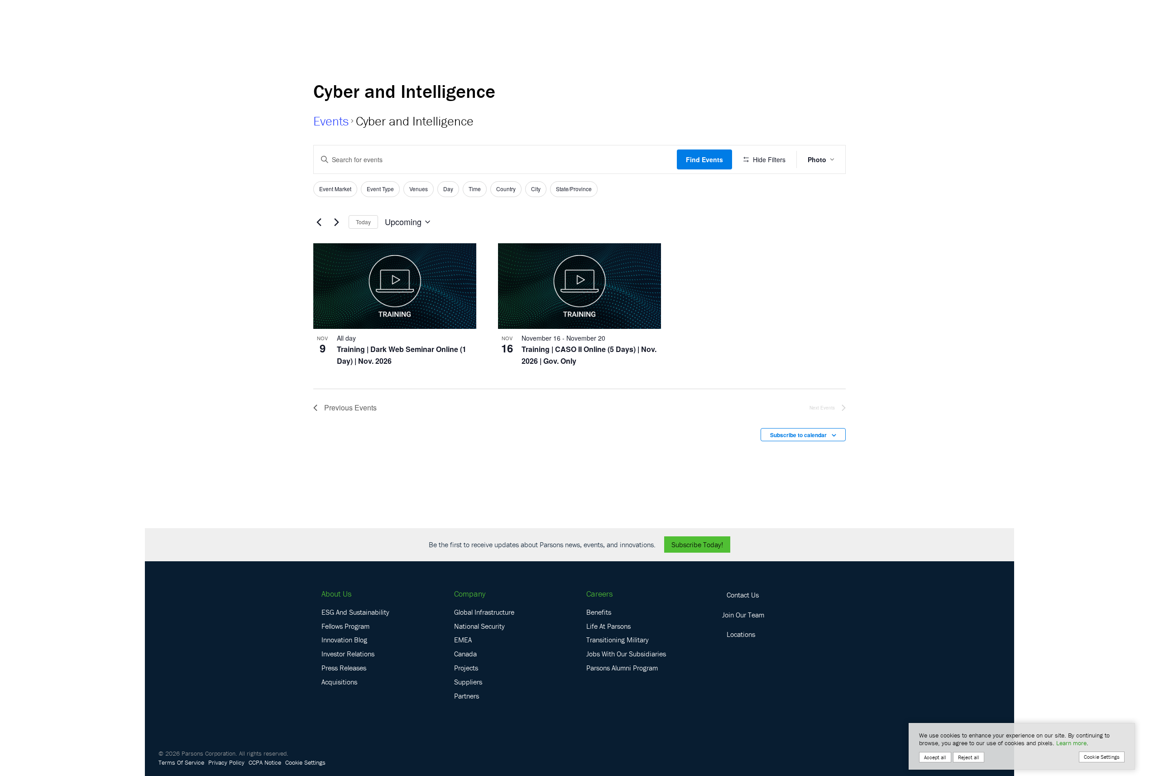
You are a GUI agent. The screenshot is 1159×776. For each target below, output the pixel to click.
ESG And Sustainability (355, 612)
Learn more (1071, 743)
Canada (465, 653)
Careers (599, 593)
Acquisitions (339, 681)
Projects (466, 667)
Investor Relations (347, 653)
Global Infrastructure (484, 612)
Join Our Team (743, 614)
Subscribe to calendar (798, 435)
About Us (336, 593)
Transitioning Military (617, 639)
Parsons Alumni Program (622, 667)
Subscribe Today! (697, 544)
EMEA (463, 639)
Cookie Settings (305, 762)
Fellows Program (345, 626)
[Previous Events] (318, 222)
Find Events (704, 159)
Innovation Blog (344, 639)
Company (469, 593)
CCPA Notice (265, 762)
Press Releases (343, 667)
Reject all (968, 757)
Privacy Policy (226, 762)
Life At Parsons (608, 626)
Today (363, 222)
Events (331, 121)
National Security (479, 626)
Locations (741, 634)
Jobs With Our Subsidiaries (626, 653)
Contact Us (743, 594)
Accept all (935, 757)
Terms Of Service (181, 762)
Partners (466, 695)
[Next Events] (336, 222)
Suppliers (468, 681)
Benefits (598, 612)
